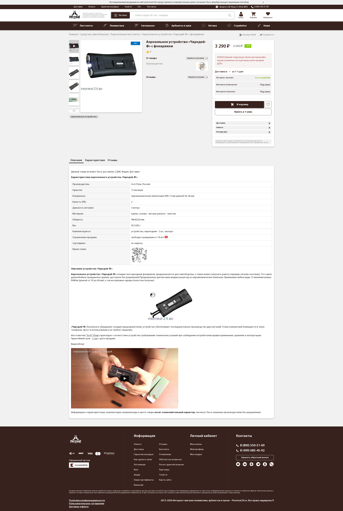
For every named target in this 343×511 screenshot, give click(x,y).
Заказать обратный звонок (255, 458)
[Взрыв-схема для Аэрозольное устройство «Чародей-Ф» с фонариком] (139, 262)
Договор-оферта (78, 506)
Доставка (78, 7)
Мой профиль (197, 449)
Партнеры (164, 470)
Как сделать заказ (143, 460)
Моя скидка (196, 454)
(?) (89, 232)
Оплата (91, 7)
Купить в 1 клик (243, 112)
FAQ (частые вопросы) (170, 460)
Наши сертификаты (144, 480)
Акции (137, 475)
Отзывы (163, 444)
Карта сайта (165, 480)
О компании (165, 454)
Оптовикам (139, 465)
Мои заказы (196, 444)
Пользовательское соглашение (86, 503)
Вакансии (138, 485)
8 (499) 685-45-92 (252, 450)
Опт (139, 7)
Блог (136, 470)
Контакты (151, 7)
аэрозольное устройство (84, 117)
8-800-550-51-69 (261, 7)
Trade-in (128, 7)
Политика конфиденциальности (87, 500)
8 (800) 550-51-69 (252, 445)
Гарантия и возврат (110, 7)
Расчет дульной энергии (171, 465)
